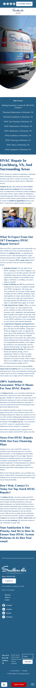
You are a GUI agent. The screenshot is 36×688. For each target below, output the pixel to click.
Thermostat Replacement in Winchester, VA (18, 112)
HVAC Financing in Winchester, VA (18, 140)
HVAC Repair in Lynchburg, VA (18, 42)
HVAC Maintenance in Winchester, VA (18, 131)
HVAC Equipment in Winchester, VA (18, 149)
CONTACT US (18, 27)
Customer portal (24, 4)
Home (17, 39)
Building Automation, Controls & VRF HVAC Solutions (18, 106)
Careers (7, 600)
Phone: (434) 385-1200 (8, 576)
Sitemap (25, 670)
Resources (7, 595)
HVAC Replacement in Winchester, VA (18, 126)
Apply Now (19, 684)
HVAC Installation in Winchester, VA (18, 135)
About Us (7, 597)
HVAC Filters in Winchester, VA (18, 145)
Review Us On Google (8, 590)
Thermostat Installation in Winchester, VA (18, 117)
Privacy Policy (15, 670)
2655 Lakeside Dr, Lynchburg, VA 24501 (13, 586)
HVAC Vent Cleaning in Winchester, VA (18, 121)
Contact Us (9, 581)
